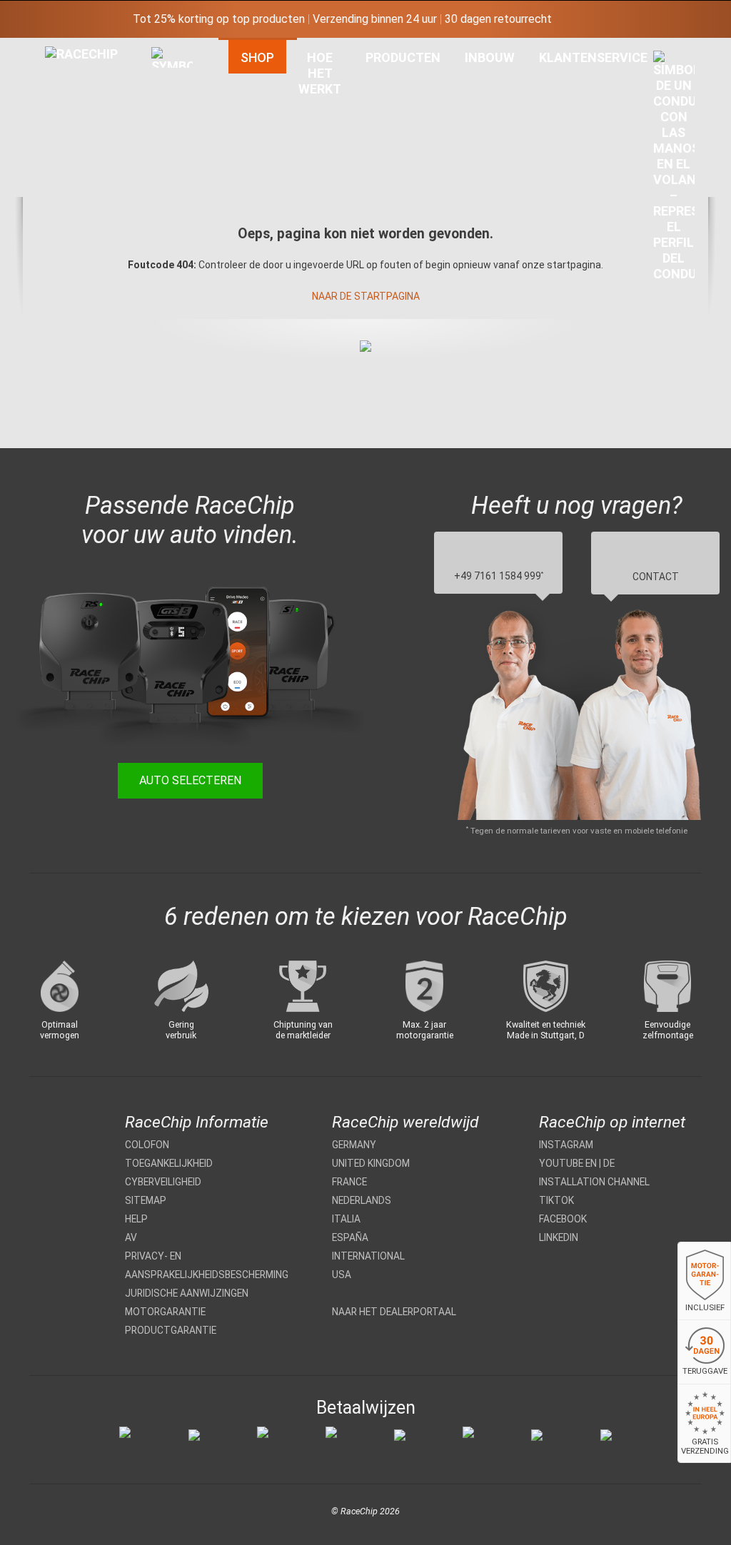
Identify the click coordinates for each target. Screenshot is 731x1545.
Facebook (563, 1219)
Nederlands (361, 1200)
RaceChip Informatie (196, 1122)
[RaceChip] (45, 46)
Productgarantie (170, 1330)
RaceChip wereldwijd (405, 1122)
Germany (354, 1144)
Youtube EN (568, 1163)
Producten (403, 57)
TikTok (556, 1200)
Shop (257, 57)
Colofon (147, 1144)
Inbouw (490, 57)
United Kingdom (371, 1163)
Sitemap (145, 1200)
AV (131, 1237)
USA (341, 1274)
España (350, 1237)
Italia (346, 1219)
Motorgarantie (165, 1311)
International (368, 1256)
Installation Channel (594, 1181)
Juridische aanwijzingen (186, 1293)
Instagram (566, 1144)
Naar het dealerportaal (394, 1311)
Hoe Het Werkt (319, 73)
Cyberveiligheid (163, 1181)
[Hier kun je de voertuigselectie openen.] (172, 190)
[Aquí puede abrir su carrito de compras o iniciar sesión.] (674, 170)
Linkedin (558, 1237)
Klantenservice (593, 57)
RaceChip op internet (612, 1122)
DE (609, 1163)
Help (136, 1219)
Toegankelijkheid (169, 1163)
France (349, 1181)
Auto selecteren (190, 780)
